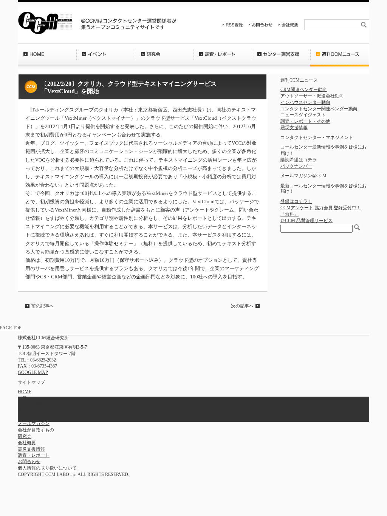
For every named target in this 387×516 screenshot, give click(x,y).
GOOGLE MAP (33, 372)
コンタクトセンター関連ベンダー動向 (319, 108)
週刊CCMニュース (339, 58)
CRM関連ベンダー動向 (303, 89)
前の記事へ (42, 306)
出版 (22, 398)
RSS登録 (233, 25)
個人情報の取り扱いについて (47, 468)
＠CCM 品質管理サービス (306, 220)
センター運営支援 (281, 58)
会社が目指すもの (36, 430)
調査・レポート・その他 (305, 121)
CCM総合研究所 (45, 22)
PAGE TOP (11, 328)
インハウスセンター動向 (305, 102)
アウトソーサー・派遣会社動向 (312, 96)
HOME (47, 58)
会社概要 (288, 25)
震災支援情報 (294, 127)
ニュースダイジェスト (303, 114)
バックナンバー (296, 166)
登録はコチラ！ (296, 201)
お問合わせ (261, 25)
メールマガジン (34, 423)
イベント (105, 58)
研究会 (164, 58)
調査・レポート (223, 58)
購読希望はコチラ (298, 159)
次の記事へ (242, 306)
